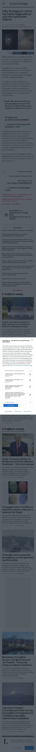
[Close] (32, 340)
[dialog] (18, 376)
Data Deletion (8, 411)
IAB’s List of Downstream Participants (20, 365)
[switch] (29, 374)
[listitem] (18, 370)
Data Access (18, 411)
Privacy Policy (27, 411)
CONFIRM (11, 405)
